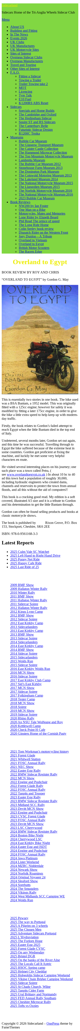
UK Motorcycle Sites (24, 49)
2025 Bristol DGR (22, 956)
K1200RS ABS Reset (33, 103)
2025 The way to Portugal (27, 922)
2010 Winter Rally (22, 592)
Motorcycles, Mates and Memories (42, 213)
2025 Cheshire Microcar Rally (30, 1002)
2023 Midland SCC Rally (27, 805)
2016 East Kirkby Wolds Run (30, 669)
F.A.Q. (15, 72)
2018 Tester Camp (22, 699)
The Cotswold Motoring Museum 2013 (45, 175)
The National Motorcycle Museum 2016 (46, 194)
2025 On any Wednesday (27, 952)
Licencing (25, 91)
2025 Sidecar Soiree (23, 983)
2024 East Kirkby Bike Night (30, 843)
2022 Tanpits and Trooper (27, 793)
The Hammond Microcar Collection (43, 152)
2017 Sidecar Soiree (23, 691)
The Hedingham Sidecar (35, 118)
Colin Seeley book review (36, 228)
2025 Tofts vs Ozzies (24, 1006)
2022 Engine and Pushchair (28, 782)
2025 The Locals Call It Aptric (30, 964)
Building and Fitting (23, 30)
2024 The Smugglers (24, 888)
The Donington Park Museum (39, 171)
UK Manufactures (22, 46)
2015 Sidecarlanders (24, 657)
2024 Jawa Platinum (24, 858)
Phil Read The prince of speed (39, 221)
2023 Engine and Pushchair (28, 812)
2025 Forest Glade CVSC (27, 948)
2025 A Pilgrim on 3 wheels (29, 925)
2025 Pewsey (19, 918)
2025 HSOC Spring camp (27, 967)
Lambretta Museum (32, 160)
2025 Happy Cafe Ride (26, 563)
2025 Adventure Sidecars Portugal (33, 933)
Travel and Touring (23, 65)
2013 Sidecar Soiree (23, 638)
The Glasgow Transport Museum (41, 145)
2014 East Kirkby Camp (26, 646)
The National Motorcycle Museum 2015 (46, 183)
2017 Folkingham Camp (26, 695)
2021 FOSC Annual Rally (27, 763)
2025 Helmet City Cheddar (28, 971)
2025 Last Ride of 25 (24, 567)
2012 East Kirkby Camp (26, 623)
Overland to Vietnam (33, 240)
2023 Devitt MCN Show (27, 808)
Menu (6, 19)
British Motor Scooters (34, 248)
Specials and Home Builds (36, 110)
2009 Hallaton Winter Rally (28, 589)
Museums (16, 137)
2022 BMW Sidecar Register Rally (33, 774)
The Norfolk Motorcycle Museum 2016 (45, 190)
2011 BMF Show (22, 596)
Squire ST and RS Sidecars (37, 122)
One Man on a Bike (32, 209)
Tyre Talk (25, 95)
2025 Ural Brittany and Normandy (33, 994)
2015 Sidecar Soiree (23, 665)
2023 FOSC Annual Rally (27, 820)
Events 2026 (18, 38)
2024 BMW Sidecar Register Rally (33, 831)
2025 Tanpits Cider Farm (27, 990)
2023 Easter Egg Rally (25, 797)
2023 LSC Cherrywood (26, 827)
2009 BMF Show (22, 585)
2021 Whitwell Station (25, 759)
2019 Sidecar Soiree (23, 714)
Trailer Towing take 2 (33, 84)
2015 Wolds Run (21, 661)
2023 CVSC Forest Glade (27, 816)
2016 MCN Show (22, 672)
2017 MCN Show (22, 688)
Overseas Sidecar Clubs (26, 57)
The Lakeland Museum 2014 (38, 179)
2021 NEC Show (22, 767)
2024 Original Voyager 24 (27, 877)
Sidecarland (9, 5)
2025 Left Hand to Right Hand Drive (35, 555)
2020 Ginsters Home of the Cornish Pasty (38, 733)
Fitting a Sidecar (30, 76)
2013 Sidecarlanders (24, 627)
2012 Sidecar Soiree (23, 619)
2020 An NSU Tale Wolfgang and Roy (36, 722)
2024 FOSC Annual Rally (27, 854)
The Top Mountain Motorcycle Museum (46, 156)
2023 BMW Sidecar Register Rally (33, 801)
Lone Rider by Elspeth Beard (38, 217)
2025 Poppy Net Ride (25, 559)
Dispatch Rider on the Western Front (43, 232)
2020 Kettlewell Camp (25, 726)
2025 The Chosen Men (25, 929)
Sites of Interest (20, 53)
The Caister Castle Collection (38, 148)
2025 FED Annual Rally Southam (33, 998)
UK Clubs (17, 42)
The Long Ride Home (34, 225)
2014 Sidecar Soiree (23, 653)
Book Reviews (20, 202)
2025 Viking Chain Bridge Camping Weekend (41, 979)
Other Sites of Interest (24, 68)
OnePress (53, 1023)
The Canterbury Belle (33, 126)
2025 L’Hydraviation (24, 937)
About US (17, 27)
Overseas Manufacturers (26, 61)
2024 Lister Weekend (24, 862)
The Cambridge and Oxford (37, 114)
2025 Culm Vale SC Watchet (29, 551)
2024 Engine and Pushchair (28, 850)
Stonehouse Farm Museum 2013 (41, 168)
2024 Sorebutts (20, 885)
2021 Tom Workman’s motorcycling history (39, 751)
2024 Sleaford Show (24, 881)
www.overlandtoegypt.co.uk (26, 474)
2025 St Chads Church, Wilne (30, 986)
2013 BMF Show (22, 634)
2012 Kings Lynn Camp (26, 611)
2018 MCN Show (22, 703)
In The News (19, 34)
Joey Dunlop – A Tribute (35, 236)
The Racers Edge (30, 251)
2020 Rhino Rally (22, 718)
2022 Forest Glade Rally (26, 786)
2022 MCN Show (22, 778)
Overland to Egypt (31, 244)
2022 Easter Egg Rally (25, 770)
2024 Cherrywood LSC (26, 839)
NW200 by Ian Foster (33, 206)
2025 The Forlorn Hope (26, 941)
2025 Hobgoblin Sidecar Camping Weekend (40, 975)
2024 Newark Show (24, 869)
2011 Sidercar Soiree (24, 604)
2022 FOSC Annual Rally (27, 789)
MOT (22, 88)
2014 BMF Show (22, 649)
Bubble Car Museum (33, 141)
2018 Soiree (18, 707)
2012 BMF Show (22, 615)
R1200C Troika (29, 133)
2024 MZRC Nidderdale (27, 866)
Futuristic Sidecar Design (36, 129)
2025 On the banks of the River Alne (35, 960)
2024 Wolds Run (21, 900)
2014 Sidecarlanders (24, 642)
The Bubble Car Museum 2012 (40, 164)
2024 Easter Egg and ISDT (28, 847)
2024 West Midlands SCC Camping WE (37, 896)
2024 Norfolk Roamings (26, 873)
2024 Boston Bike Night (26, 835)
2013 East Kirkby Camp (26, 630)
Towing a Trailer (30, 80)
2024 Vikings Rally (23, 892)
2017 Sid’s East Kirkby (26, 684)
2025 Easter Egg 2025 (25, 945)
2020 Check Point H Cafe (27, 729)
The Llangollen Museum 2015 (39, 187)
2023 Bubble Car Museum (37, 198)
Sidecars (16, 107)
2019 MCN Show (22, 710)
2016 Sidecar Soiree (23, 676)
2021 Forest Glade (22, 755)
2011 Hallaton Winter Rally (28, 600)
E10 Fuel (25, 99)
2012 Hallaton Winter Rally (28, 608)
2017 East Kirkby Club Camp (30, 680)
